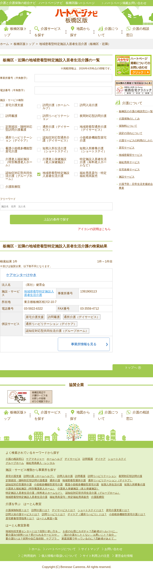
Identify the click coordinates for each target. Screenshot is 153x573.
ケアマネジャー (35, 458)
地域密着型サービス (130, 154)
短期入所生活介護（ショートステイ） (56, 150)
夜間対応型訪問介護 (93, 115)
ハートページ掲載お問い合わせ (125, 3)
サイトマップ (90, 549)
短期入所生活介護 (111, 484)
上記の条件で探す (56, 219)
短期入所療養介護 (134, 484)
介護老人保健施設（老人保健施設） (54, 161)
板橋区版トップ (24, 43)
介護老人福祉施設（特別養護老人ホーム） (18, 162)
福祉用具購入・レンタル (40, 463)
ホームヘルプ (54, 458)
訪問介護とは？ (40, 510)
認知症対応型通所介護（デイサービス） (56, 139)
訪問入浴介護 (89, 105)
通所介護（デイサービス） (56, 128)
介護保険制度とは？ (17, 510)
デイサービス (72, 458)
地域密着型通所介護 (74, 480)
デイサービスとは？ (63, 510)
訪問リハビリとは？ (53, 514)
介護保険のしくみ (129, 118)
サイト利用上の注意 (96, 555)
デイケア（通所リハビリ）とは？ (87, 514)
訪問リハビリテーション (56, 117)
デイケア (100, 458)
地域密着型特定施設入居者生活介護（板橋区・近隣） (75, 43)
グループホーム (15, 463)
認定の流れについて (130, 133)
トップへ (131, 367)
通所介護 (55, 480)
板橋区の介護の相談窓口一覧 (136, 111)
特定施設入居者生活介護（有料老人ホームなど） (93, 162)
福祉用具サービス (129, 162)
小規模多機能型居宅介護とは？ (127, 514)
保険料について (128, 125)
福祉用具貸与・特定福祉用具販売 (93, 174)
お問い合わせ (113, 549)
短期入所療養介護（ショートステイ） (93, 150)
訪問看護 (11, 115)
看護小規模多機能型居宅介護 (18, 150)
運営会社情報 (124, 555)
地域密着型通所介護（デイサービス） (93, 128)
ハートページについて (61, 549)
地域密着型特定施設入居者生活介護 (56, 174)
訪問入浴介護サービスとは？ (23, 514)
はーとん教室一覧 (47, 518)
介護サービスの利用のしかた (136, 140)
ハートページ (86, 3)
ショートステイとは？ (91, 510)
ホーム (4, 43)
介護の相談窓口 (15, 458)
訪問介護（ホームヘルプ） (56, 107)
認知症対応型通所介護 (19, 484)
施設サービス (127, 176)
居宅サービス (127, 147)
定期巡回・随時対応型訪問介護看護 (18, 128)
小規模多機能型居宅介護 (93, 139)
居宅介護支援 (14, 105)
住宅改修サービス (129, 169)
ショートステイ (117, 458)
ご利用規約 (28, 555)
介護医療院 (12, 186)
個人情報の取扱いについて (59, 555)
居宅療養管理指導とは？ (20, 518)
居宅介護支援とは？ (117, 510)
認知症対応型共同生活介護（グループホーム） (18, 175)
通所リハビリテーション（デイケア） (18, 139)
